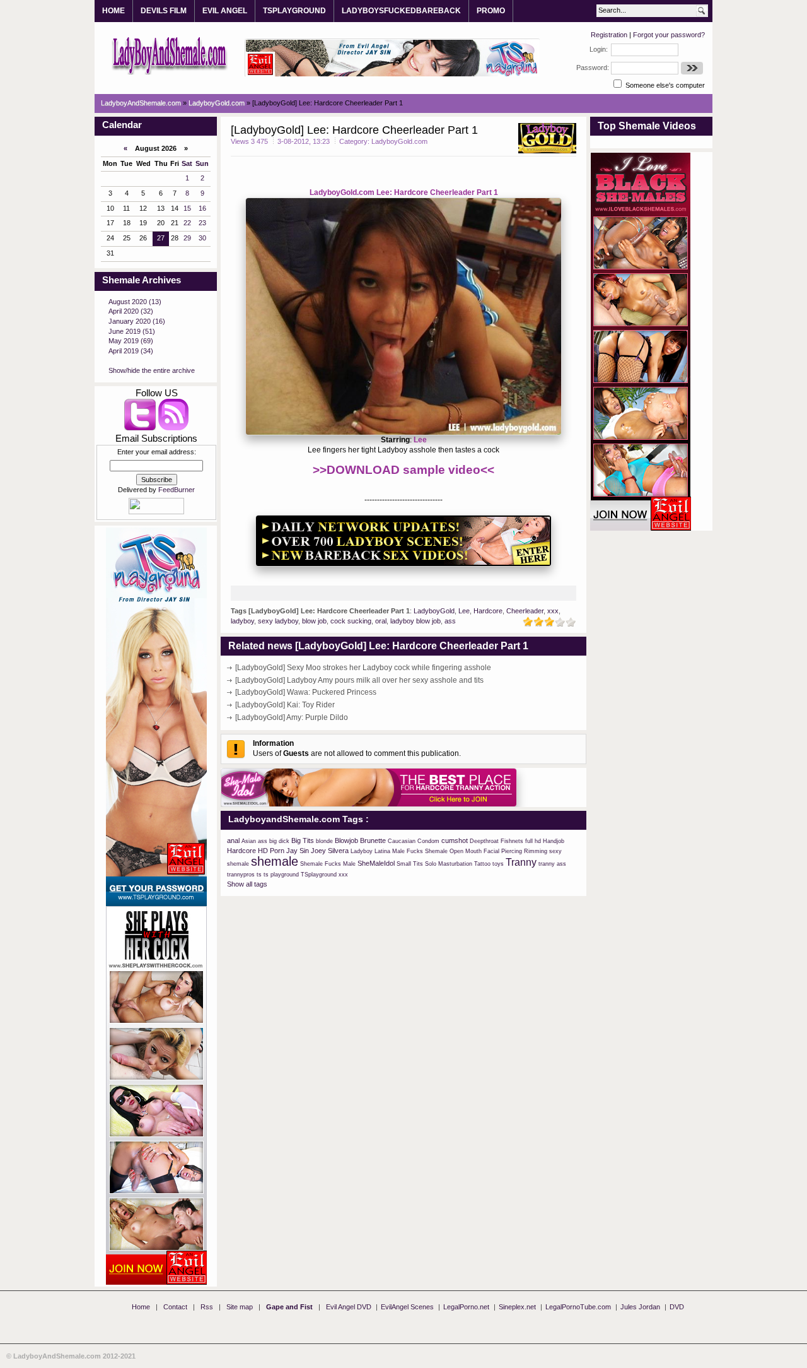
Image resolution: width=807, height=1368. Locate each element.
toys (498, 864)
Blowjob (346, 840)
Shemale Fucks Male (328, 864)
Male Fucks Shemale (420, 851)
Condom (428, 841)
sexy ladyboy (278, 621)
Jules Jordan (640, 1307)
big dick (279, 841)
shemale (274, 861)
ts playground (281, 874)
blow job (314, 621)
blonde (324, 841)
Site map (239, 1307)
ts (259, 874)
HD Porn (271, 850)
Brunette (373, 840)
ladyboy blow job (415, 621)
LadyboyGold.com (399, 141)
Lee (420, 439)
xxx (553, 611)
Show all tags (247, 884)
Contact (175, 1307)
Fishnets (512, 841)
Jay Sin (297, 850)
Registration (609, 34)
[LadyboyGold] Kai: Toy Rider (285, 704)
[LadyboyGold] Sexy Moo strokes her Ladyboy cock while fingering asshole (363, 667)
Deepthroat (484, 841)
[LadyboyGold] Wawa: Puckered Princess (305, 692)
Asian (248, 841)
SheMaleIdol (376, 863)
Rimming (535, 851)
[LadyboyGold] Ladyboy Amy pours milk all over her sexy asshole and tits (359, 680)
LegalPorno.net (466, 1307)
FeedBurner (176, 489)
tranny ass (552, 864)
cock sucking (350, 621)
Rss (206, 1307)
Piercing (511, 851)
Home (141, 1307)
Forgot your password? (669, 34)
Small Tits (410, 864)
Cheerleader (524, 611)
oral (380, 621)
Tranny (521, 862)
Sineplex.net (517, 1307)
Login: (598, 49)
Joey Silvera (330, 850)
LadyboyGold (434, 611)
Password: (592, 67)
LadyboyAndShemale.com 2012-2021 (74, 1356)
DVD (677, 1307)
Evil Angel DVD (348, 1307)
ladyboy (242, 621)
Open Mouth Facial (474, 851)
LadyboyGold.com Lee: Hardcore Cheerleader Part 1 (404, 192)
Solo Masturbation (448, 864)
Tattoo (482, 864)
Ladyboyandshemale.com (170, 54)
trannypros (241, 874)
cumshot (454, 840)
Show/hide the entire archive (151, 370)
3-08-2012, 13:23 (303, 141)
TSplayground (319, 874)
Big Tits (302, 840)
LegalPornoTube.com (578, 1307)
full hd (533, 841)
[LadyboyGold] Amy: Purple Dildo (291, 717)
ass (450, 621)
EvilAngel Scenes (407, 1307)
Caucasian (401, 841)
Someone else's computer (664, 85)
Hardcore (487, 611)
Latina (382, 851)
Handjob (553, 841)
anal (233, 840)
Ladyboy (362, 851)
